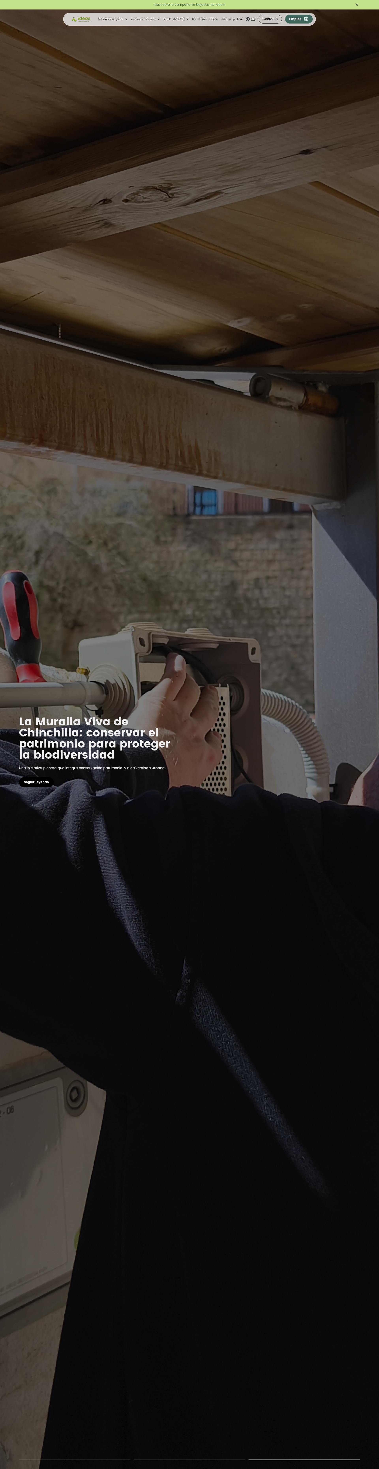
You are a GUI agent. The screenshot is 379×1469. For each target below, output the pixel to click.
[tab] (74, 1459)
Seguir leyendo (36, 782)
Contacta (270, 19)
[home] (81, 19)
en (253, 19)
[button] (113, 19)
